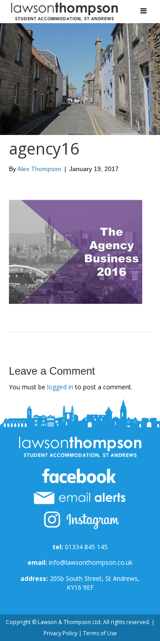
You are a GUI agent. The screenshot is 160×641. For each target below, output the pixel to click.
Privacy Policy (60, 633)
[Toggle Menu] (144, 10)
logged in (60, 387)
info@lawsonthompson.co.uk (90, 562)
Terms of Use (100, 633)
